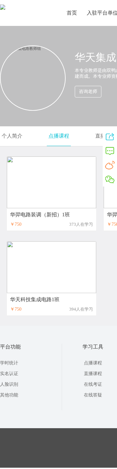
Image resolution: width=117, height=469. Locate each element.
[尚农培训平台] (2, 8)
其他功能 (9, 395)
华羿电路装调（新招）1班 (40, 214)
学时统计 (9, 362)
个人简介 (12, 136)
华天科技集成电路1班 (34, 299)
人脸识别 (9, 384)
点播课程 (58, 136)
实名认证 (9, 373)
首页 (72, 13)
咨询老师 (88, 91)
